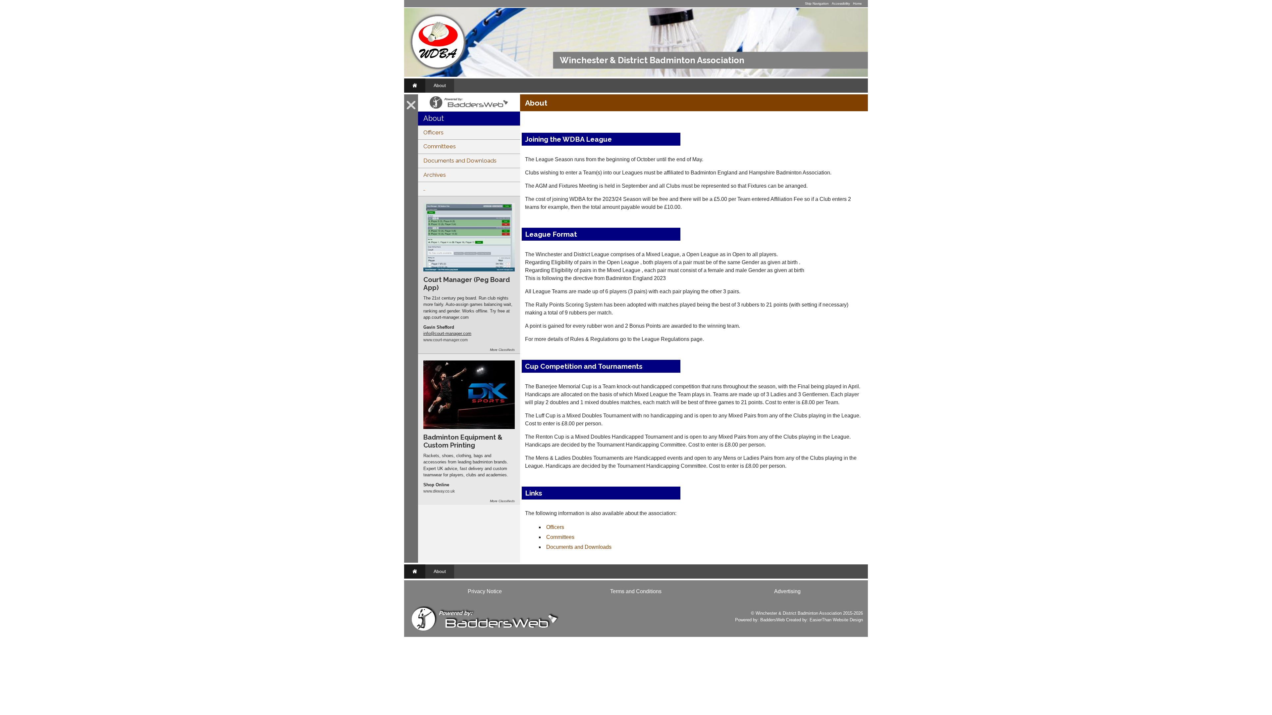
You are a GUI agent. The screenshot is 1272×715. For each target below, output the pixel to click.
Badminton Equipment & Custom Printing (463, 441)
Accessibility (841, 3)
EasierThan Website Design (836, 619)
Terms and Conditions (636, 591)
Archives (434, 174)
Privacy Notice (485, 591)
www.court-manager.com (445, 340)
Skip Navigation (817, 3)
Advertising (787, 591)
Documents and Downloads (460, 160)
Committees (439, 146)
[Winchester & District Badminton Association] (438, 67)
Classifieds (507, 350)
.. (424, 188)
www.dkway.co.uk (439, 491)
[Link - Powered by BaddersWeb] (469, 109)
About (440, 85)
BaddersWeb (772, 619)
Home (857, 3)
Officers (433, 132)
